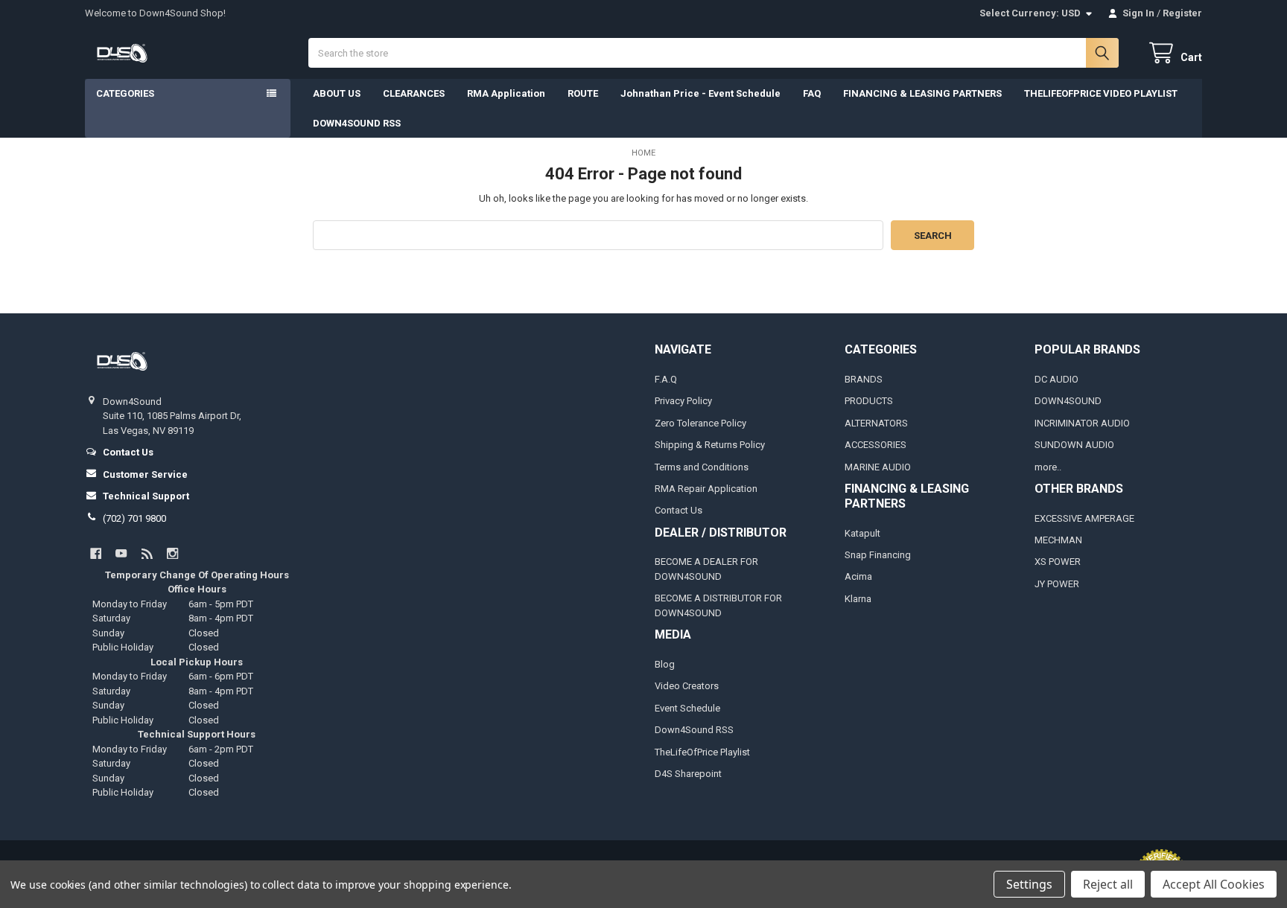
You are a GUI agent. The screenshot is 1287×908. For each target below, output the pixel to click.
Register (1182, 13)
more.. (1048, 467)
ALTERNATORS (876, 423)
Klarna (858, 598)
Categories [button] (125, 93)
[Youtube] (121, 553)
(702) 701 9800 (134, 518)
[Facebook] (96, 553)
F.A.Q (666, 379)
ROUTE (583, 93)
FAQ (812, 93)
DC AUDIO (1056, 379)
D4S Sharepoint (688, 773)
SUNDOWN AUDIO (1074, 444)
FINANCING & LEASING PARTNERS (922, 93)
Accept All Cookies (1214, 884)
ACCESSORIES (875, 444)
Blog (665, 664)
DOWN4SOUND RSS (357, 123)
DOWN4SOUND (1068, 400)
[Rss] (147, 553)
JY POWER (1057, 583)
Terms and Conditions (702, 467)
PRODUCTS (869, 400)
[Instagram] (172, 553)
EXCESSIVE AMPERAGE (1084, 518)
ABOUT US (336, 93)
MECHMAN (1058, 540)
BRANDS (864, 379)
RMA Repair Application (706, 488)
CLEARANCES (414, 93)
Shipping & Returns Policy (710, 444)
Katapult (862, 533)
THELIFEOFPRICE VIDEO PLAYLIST (1101, 93)
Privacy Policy (683, 400)
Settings (1029, 884)
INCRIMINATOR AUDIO (1082, 423)
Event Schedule (687, 708)
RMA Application (506, 93)
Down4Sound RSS (694, 729)
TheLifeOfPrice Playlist (702, 752)
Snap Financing (878, 554)
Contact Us (678, 510)
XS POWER (1058, 561)
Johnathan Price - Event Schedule (700, 93)
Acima (858, 576)
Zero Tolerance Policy (700, 423)
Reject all (1108, 884)
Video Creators (687, 685)
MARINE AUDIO (878, 467)
